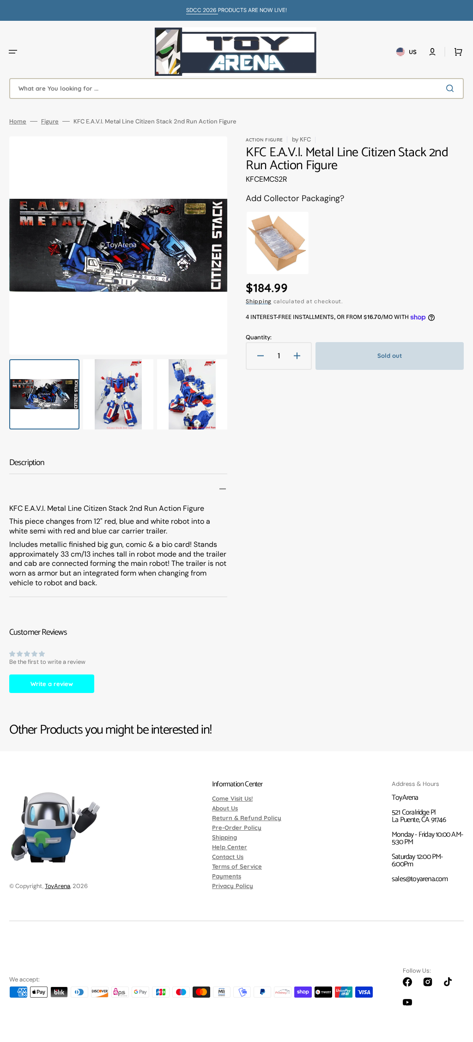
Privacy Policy (232, 885)
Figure (50, 121)
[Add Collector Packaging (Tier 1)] (277, 243)
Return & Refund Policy (246, 817)
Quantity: (259, 337)
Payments (226, 876)
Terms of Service (237, 866)
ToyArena (57, 886)
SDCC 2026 (202, 10)
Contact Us (227, 856)
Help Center (229, 847)
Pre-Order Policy (236, 827)
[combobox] (236, 88)
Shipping (259, 301)
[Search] (452, 88)
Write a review (51, 683)
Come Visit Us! (232, 799)
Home (17, 121)
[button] (13, 52)
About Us (225, 808)
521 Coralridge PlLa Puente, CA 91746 (419, 816)
